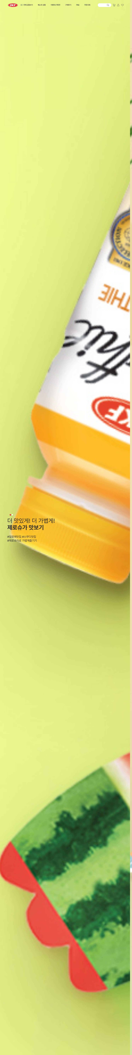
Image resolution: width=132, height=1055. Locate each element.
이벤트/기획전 (55, 5)
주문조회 (87, 5)
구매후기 (68, 5)
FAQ (77, 5)
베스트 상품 (42, 5)
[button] (10, 515)
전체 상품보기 (28, 5)
